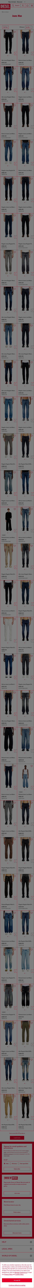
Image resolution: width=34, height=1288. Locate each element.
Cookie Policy (19, 1274)
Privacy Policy (8, 1274)
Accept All (17, 1280)
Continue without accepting (17, 1285)
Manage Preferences (21, 1272)
